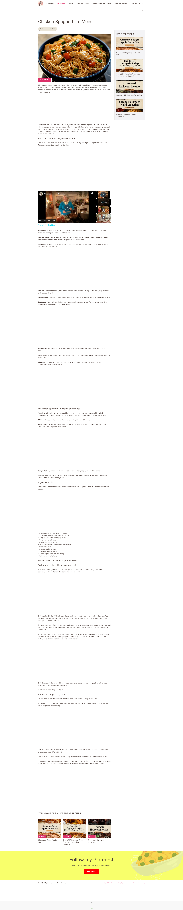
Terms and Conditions (117, 883)
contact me (141, 883)
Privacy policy (131, 883)
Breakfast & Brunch (121, 3)
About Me (49, 3)
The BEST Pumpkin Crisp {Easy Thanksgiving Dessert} (73, 842)
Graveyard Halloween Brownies (129, 95)
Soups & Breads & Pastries (102, 3)
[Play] (103, 210)
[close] (92, 902)
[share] (92, 193)
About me (106, 883)
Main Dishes (61, 3)
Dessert (71, 3)
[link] (41, 194)
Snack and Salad (83, 3)
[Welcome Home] (40, 3)
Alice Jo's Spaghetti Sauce (54, 194)
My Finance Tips (137, 3)
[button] (142, 10)
